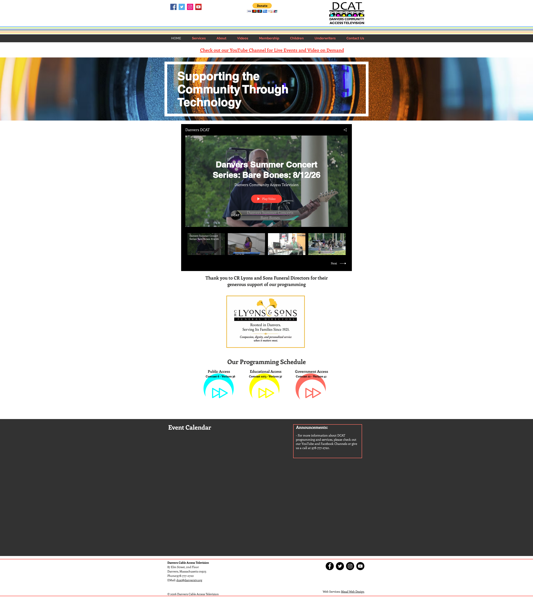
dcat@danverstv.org (189, 580)
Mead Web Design (352, 591)
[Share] (344, 129)
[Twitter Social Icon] (182, 7)
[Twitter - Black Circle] (340, 566)
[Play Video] (206, 244)
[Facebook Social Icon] (173, 7)
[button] (199, 38)
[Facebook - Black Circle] (330, 566)
